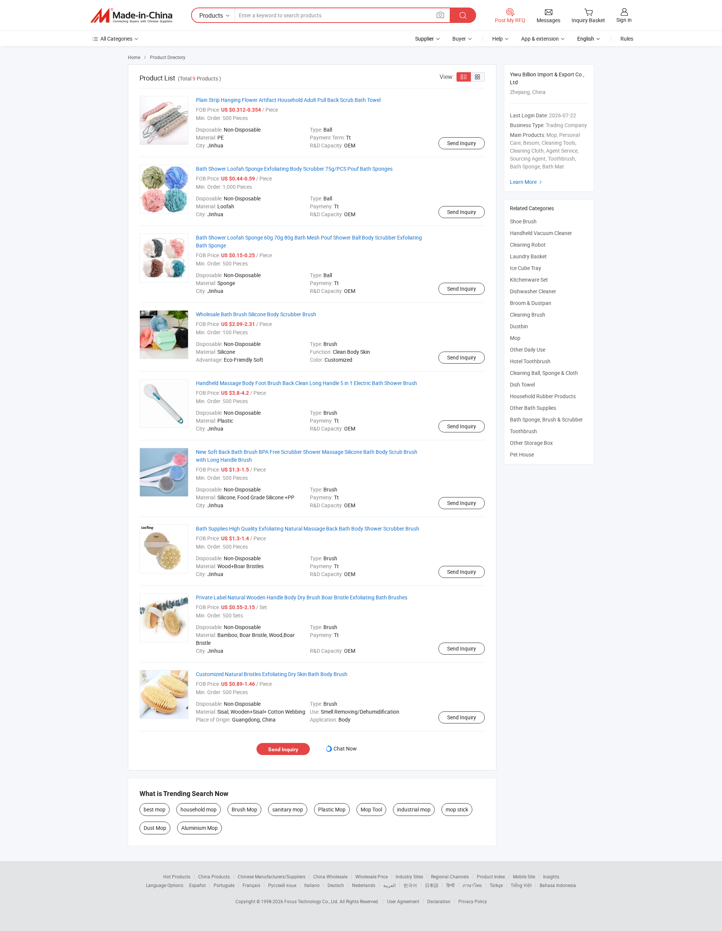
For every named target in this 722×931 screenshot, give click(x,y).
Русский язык (282, 885)
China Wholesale (330, 876)
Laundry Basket (528, 256)
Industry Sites (409, 876)
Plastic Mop (332, 809)
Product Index (491, 876)
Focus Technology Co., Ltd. (312, 901)
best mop (154, 809)
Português (224, 885)
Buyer (459, 38)
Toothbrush (523, 431)
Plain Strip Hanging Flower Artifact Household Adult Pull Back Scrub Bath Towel (288, 99)
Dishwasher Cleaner (533, 291)
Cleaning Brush (527, 314)
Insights (551, 876)
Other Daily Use (527, 349)
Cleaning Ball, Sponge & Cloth (544, 372)
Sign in (624, 19)
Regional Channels (450, 876)
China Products (214, 876)
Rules (626, 38)
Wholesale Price (371, 876)
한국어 (410, 885)
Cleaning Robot (528, 244)
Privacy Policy (472, 901)
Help (497, 38)
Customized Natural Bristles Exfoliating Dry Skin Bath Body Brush (271, 674)
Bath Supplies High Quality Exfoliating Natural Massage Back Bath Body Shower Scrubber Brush (307, 528)
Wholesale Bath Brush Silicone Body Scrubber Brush (256, 314)
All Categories (116, 38)
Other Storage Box (531, 442)
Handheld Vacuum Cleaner (541, 233)
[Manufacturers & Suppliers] (131, 15)
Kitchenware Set (529, 279)
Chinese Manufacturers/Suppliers (271, 876)
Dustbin (519, 326)
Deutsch (336, 885)
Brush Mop (244, 809)
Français (251, 885)
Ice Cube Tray (525, 267)
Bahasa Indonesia (558, 885)
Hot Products (176, 876)
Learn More (527, 181)
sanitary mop (287, 809)
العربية (389, 885)
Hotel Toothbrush (530, 361)
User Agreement (403, 901)
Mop (515, 337)
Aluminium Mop (199, 827)
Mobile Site (524, 876)
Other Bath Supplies (533, 407)
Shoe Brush (523, 221)
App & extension (540, 38)
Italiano (312, 885)
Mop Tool (371, 809)
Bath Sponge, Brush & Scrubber (546, 419)
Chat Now (345, 748)
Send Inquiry (461, 143)
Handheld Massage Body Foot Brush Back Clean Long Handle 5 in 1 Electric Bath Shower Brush (306, 383)
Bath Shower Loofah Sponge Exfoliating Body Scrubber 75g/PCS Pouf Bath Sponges (294, 168)
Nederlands (363, 885)
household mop (198, 809)
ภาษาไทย (472, 885)
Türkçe (496, 885)
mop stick (457, 809)
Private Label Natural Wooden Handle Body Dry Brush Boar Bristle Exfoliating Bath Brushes (301, 597)
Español (197, 885)
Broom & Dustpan (530, 302)
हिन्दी (450, 885)
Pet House (522, 454)
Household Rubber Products (543, 396)
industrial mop (414, 809)
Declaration (438, 901)
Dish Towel (522, 384)
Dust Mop (155, 827)
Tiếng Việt (521, 885)
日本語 (431, 885)
